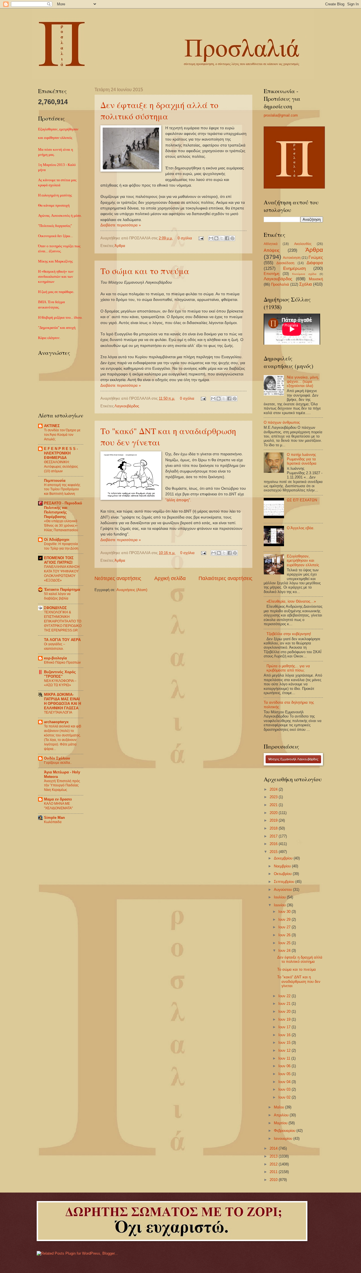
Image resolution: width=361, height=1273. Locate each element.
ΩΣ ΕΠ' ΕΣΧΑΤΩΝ (302, 500)
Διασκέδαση (285, 263)
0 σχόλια (185, 238)
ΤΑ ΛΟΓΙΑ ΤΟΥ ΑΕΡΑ (62, 640)
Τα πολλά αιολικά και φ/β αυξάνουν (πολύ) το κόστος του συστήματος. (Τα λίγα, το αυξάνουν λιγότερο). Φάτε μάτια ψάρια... (62, 737)
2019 (274, 820)
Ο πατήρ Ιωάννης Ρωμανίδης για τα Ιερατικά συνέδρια (301, 458)
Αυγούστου (283, 889)
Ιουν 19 (285, 1019)
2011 (274, 1172)
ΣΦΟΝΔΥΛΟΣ (55, 608)
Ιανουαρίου (283, 1138)
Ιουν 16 (285, 1035)
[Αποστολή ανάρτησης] (201, 238)
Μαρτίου (281, 1123)
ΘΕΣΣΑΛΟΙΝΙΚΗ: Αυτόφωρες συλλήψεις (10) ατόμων (61, 466)
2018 (274, 828)
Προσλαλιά (280, 284)
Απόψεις (271, 250)
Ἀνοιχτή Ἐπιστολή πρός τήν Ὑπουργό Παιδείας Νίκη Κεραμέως (62, 785)
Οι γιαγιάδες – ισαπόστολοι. (54, 646)
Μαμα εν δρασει (58, 799)
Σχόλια (305, 284)
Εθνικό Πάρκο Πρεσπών (62, 662)
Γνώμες (316, 257)
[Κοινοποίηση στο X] (221, 238)
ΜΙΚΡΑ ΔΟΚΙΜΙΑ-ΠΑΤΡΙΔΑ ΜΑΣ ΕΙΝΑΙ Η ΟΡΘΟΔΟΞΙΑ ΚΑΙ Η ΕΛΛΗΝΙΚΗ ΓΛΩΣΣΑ (62, 701)
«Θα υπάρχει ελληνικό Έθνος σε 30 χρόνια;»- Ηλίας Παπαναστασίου (61, 525)
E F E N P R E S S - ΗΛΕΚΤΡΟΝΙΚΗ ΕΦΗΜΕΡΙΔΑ (61, 453)
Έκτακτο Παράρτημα (62, 589)
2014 (274, 1148)
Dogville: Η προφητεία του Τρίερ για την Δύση (61, 546)
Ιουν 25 (285, 943)
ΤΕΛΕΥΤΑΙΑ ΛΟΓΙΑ (58, 712)
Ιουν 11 (284, 1058)
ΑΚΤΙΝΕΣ (52, 426)
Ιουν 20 (285, 1011)
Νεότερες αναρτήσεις (117, 578)
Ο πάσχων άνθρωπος (282, 422)
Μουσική (316, 279)
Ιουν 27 (285, 927)
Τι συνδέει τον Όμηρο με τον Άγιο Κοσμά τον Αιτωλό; (62, 434)
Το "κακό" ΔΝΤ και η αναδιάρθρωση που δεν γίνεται (298, 981)
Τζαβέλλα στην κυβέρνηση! (289, 634)
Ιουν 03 (285, 1089)
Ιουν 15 (285, 1042)
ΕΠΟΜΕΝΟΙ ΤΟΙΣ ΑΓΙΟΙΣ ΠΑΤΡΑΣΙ (59, 560)
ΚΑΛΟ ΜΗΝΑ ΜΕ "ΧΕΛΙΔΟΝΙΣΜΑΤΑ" (58, 806)
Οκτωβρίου (283, 874)
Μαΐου (279, 1107)
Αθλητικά (271, 244)
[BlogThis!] (216, 238)
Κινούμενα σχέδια (304, 273)
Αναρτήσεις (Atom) (131, 590)
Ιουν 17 (285, 1027)
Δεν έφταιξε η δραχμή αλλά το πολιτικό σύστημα (159, 110)
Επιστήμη (271, 274)
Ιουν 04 (285, 1082)
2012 (274, 1164)
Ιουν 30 (285, 911)
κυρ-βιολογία (55, 658)
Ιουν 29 (285, 919)
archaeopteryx (56, 722)
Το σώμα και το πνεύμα (144, 270)
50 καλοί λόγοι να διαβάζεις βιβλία (57, 596)
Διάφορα (315, 262)
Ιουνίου (280, 905)
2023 (274, 797)
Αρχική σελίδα (170, 578)
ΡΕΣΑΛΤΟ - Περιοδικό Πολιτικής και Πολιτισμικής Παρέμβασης (63, 510)
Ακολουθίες (303, 244)
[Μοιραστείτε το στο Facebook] (227, 238)
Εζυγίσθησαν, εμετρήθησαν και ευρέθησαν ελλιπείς (303, 560)
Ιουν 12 (285, 1050)
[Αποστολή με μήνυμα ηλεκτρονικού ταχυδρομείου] (211, 238)
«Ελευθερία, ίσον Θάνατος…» (291, 601)
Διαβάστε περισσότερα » (120, 225)
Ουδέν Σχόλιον (57, 758)
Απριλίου (282, 1115)
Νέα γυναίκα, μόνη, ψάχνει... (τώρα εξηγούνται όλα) (303, 381)
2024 (274, 789)
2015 (274, 852)
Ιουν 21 (285, 1003)
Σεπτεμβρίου (284, 882)
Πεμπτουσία (54, 480)
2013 (274, 1156)
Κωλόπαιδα (52, 822)
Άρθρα (120, 246)
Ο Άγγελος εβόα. (300, 528)
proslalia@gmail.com (281, 115)
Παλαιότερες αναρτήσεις (225, 578)
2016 (274, 844)
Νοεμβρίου (283, 866)
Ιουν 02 (285, 1097)
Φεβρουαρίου (285, 1130)
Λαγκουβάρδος (127, 406)
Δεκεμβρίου (284, 858)
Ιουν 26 (285, 935)
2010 (274, 1180)
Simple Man (54, 817)
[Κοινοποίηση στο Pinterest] (232, 238)
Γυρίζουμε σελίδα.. (58, 763)
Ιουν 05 (285, 1074)
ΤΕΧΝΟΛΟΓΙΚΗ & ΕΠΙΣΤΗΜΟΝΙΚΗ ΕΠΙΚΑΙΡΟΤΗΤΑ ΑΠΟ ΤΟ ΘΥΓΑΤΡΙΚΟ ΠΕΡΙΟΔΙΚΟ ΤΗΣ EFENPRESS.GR (63, 621)
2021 (274, 805)
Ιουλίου (280, 897)
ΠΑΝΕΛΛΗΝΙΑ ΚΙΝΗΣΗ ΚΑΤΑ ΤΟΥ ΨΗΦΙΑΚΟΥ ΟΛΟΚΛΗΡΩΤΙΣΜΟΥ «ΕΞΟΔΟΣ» (62, 573)
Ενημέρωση (294, 268)
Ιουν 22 (285, 996)
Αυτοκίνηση (292, 257)
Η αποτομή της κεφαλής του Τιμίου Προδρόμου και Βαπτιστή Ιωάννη (62, 489)
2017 (274, 836)
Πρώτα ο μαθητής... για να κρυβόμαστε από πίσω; (288, 668)
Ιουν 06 (285, 1066)
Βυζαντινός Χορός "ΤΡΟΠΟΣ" (60, 674)
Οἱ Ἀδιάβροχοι (56, 539)
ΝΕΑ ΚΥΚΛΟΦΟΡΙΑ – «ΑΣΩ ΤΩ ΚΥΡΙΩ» (60, 683)
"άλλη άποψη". (178, 500)
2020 (274, 813)
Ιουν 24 (285, 950)
